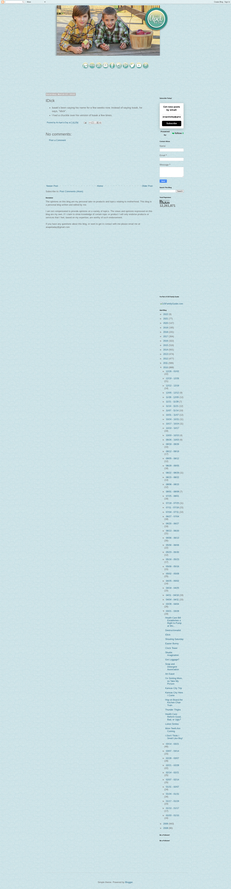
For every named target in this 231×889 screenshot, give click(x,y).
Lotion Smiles (172, 724)
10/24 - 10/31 (173, 419)
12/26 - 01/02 (172, 371)
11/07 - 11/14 (172, 410)
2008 (166, 828)
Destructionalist (173, 630)
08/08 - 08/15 (172, 484)
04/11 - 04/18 (172, 595)
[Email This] (90, 122)
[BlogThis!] (92, 122)
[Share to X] (95, 122)
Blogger (129, 882)
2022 (166, 314)
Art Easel (169, 674)
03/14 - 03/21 (172, 744)
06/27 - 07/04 (172, 516)
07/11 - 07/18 (172, 507)
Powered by (165, 133)
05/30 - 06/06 (172, 545)
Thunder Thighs (173, 709)
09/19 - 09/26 (172, 444)
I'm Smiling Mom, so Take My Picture (173, 681)
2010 (166, 367)
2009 (166, 823)
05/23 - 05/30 (172, 552)
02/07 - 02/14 (172, 779)
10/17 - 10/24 (173, 423)
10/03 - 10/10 (173, 435)
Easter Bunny (172, 643)
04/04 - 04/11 (172, 599)
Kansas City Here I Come (174, 694)
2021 (166, 318)
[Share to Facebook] (97, 122)
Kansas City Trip (173, 688)
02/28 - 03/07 (172, 758)
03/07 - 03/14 (172, 751)
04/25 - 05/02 (172, 581)
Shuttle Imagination (172, 653)
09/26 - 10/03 (173, 439)
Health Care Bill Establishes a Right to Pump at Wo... (173, 621)
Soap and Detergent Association (172, 667)
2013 (166, 354)
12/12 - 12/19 (172, 385)
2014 (166, 349)
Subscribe (171, 123)
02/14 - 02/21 (172, 772)
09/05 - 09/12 (172, 458)
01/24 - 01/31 (172, 794)
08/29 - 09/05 (172, 465)
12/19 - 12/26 (172, 378)
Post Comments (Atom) (71, 191)
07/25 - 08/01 (172, 496)
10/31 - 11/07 (172, 415)
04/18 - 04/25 (172, 588)
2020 (166, 323)
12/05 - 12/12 (173, 392)
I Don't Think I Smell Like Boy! (174, 737)
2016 (166, 341)
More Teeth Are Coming (172, 729)
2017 (166, 336)
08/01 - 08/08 (173, 491)
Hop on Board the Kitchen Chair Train (174, 703)
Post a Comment (57, 140)
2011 (165, 363)
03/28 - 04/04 (172, 604)
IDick (167, 634)
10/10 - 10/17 (172, 428)
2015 (166, 345)
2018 (166, 332)
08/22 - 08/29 (173, 472)
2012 (166, 358)
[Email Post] (85, 122)
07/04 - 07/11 (172, 512)
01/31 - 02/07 (172, 787)
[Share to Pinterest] (100, 122)
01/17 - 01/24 (172, 801)
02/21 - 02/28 (172, 765)
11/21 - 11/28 (172, 401)
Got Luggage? (172, 659)
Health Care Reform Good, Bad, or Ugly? (173, 717)
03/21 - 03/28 (172, 611)
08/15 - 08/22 (172, 477)
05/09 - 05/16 (172, 566)
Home (100, 186)
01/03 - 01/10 (172, 815)
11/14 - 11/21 (172, 406)
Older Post (147, 186)
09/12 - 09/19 (172, 451)
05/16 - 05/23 (172, 559)
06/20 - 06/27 (172, 523)
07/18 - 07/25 (173, 503)
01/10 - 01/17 (172, 808)
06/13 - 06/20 (172, 530)
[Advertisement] (99, 163)
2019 (166, 327)
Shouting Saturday (174, 639)
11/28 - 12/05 (172, 397)
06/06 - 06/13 (172, 538)
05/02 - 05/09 (172, 573)
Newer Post (52, 186)
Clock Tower (171, 648)
